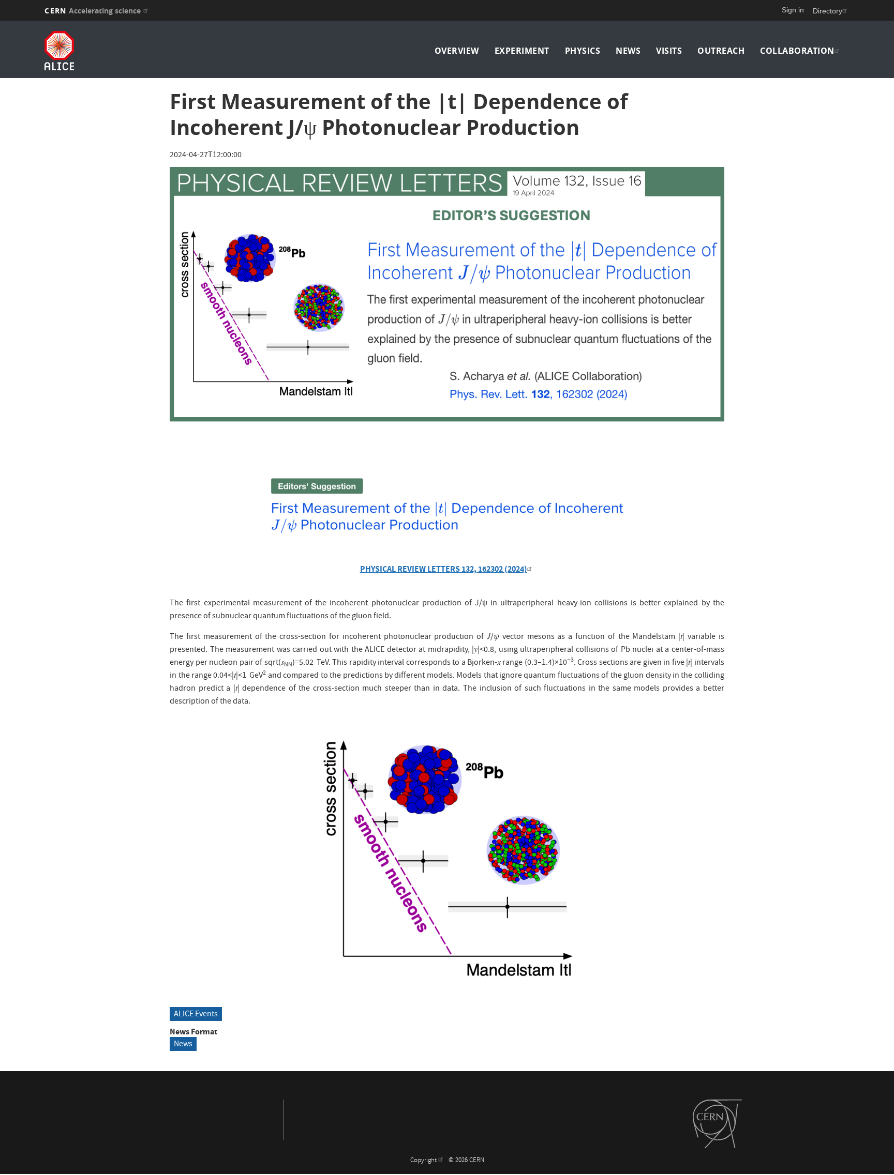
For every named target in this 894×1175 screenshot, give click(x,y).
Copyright (424, 1161)
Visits (669, 50)
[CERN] (717, 1124)
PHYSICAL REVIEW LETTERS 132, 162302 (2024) (443, 568)
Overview (457, 50)
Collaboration (797, 50)
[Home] (142, 50)
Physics (583, 50)
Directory (827, 11)
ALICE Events (196, 1015)
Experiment (522, 50)
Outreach (720, 50)
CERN (92, 11)
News (628, 50)
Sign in (793, 10)
